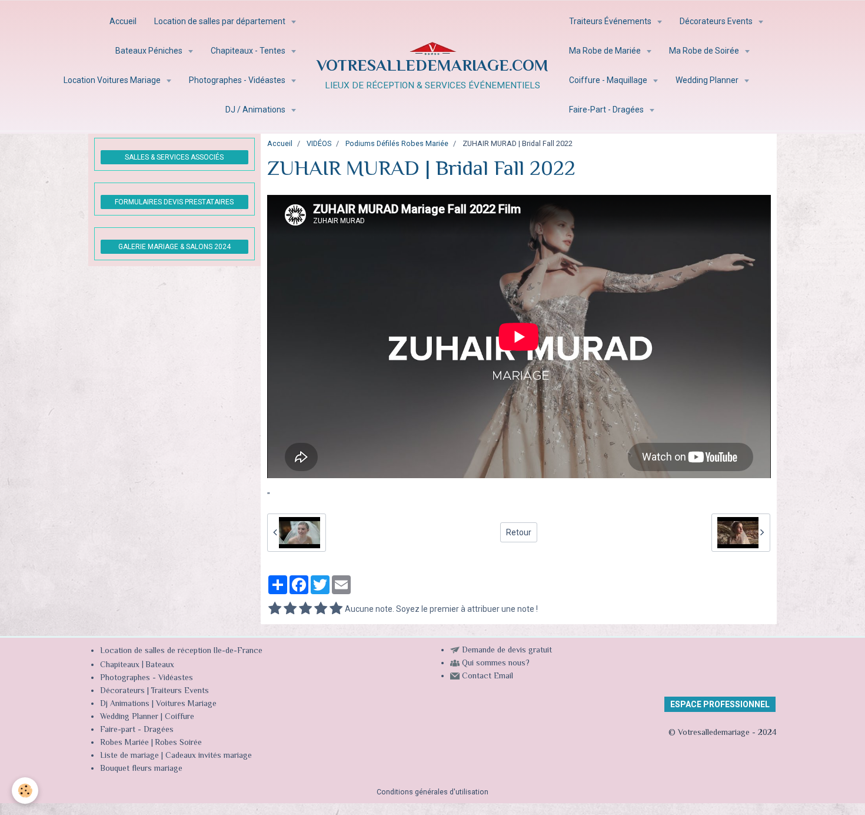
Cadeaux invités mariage (208, 756)
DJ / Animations (256, 109)
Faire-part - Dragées (137, 730)
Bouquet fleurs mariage (141, 769)
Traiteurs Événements (611, 21)
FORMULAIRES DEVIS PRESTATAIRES (174, 202)
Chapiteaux (119, 665)
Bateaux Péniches (149, 50)
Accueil (123, 21)
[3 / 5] (305, 609)
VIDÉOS (319, 143)
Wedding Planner (708, 80)
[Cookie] (25, 790)
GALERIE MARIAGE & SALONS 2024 (174, 247)
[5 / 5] (336, 609)
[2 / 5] (290, 609)
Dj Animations (124, 704)
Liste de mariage (129, 756)
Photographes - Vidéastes (238, 80)
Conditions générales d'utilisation (432, 791)
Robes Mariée (124, 743)
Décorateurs (122, 691)
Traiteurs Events (180, 691)
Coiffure (181, 717)
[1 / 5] (274, 609)
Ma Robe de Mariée (606, 50)
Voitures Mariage (186, 704)
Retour (518, 532)
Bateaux (159, 665)
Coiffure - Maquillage (609, 80)
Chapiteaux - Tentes (249, 50)
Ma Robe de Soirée (705, 50)
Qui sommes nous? (496, 663)
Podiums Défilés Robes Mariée (396, 143)
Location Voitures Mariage (113, 80)
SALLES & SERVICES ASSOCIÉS (174, 157)
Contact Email (487, 676)
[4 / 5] (320, 609)
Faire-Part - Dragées (607, 109)
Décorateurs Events (717, 21)
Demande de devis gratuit (507, 650)
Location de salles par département (220, 21)
